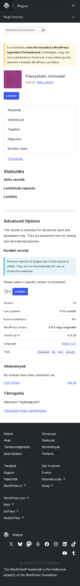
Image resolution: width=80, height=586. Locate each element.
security (70, 352)
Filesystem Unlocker (45, 76)
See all (71, 382)
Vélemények (16, 120)
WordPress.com (16, 498)
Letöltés (11, 95)
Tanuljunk (10, 466)
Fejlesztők (11, 479)
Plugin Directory (13, 17)
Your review (12, 382)
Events (46, 472)
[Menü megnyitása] (74, 5)
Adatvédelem (13, 454)
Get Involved (51, 466)
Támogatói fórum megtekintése (25, 411)
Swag (47, 486)
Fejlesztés (14, 139)
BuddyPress (14, 518)
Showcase (49, 434)
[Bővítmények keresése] (43, 30)
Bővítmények (51, 447)
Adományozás (53, 479)
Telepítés (14, 129)
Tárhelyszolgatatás (17, 447)
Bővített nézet (18, 148)
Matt (9, 504)
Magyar (17, 535)
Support (9, 472)
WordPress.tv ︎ (15, 486)
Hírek (7, 440)
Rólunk (8, 434)
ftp (53, 352)
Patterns (48, 454)
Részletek (14, 110)
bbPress (11, 511)
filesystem (43, 352)
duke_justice (45, 82)
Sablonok (48, 440)
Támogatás (15, 159)
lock (60, 352)
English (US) (68, 343)
